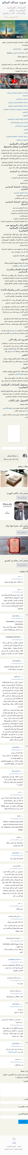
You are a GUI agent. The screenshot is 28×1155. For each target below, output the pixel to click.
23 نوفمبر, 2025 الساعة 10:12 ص (16, 868)
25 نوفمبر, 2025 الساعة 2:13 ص (16, 839)
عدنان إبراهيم (13, 330)
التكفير (26, 129)
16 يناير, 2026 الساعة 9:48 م (17, 749)
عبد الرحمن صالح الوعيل (14, 959)
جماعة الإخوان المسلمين (21, 193)
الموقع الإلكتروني (23, 1114)
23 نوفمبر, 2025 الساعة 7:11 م (17, 855)
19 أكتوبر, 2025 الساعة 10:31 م (16, 941)
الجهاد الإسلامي (18, 374)
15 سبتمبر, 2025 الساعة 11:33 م (16, 980)
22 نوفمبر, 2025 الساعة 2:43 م (16, 919)
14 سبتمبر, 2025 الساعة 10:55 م (16, 1006)
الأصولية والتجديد (23, 266)
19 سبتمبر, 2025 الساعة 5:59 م (16, 962)
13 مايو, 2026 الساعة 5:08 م (17, 639)
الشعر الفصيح (9, 1149)
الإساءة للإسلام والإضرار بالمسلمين (18, 119)
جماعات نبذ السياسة (22, 99)
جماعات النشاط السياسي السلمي (18, 102)
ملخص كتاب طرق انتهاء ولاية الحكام (17, 527)
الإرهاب (25, 133)
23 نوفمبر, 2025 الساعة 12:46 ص (16, 906)
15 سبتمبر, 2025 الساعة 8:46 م (16, 993)
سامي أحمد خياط (16, 771)
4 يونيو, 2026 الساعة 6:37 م (17, 592)
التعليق (25, 1081)
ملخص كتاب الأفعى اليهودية (17, 493)
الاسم (26, 1099)
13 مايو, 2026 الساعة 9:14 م (17, 618)
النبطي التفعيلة (18, 1149)
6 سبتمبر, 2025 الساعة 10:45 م (16, 1062)
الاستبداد (12, 351)
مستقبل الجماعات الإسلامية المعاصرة (17, 136)
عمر (19, 576)
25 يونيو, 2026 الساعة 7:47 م (17, 579)
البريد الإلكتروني (23, 1106)
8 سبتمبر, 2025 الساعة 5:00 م (17, 1046)
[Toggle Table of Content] (26, 90)
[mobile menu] (3, 2)
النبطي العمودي (11, 1146)
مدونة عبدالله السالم (14, 2)
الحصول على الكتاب (22, 140)
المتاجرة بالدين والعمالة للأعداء (19, 122)
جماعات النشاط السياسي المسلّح (18, 106)
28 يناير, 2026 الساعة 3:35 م (17, 679)
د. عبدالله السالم (18, 49)
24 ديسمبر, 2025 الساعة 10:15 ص (16, 773)
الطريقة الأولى (12, 1052)
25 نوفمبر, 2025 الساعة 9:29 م (16, 818)
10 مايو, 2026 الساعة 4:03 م (17, 663)
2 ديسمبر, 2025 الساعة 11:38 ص (16, 794)
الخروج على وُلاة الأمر (21, 126)
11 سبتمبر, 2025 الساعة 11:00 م (16, 1025)
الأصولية (25, 115)
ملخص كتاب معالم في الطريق (16, 560)
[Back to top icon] (14, 1139)
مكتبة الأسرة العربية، (18, 53)
